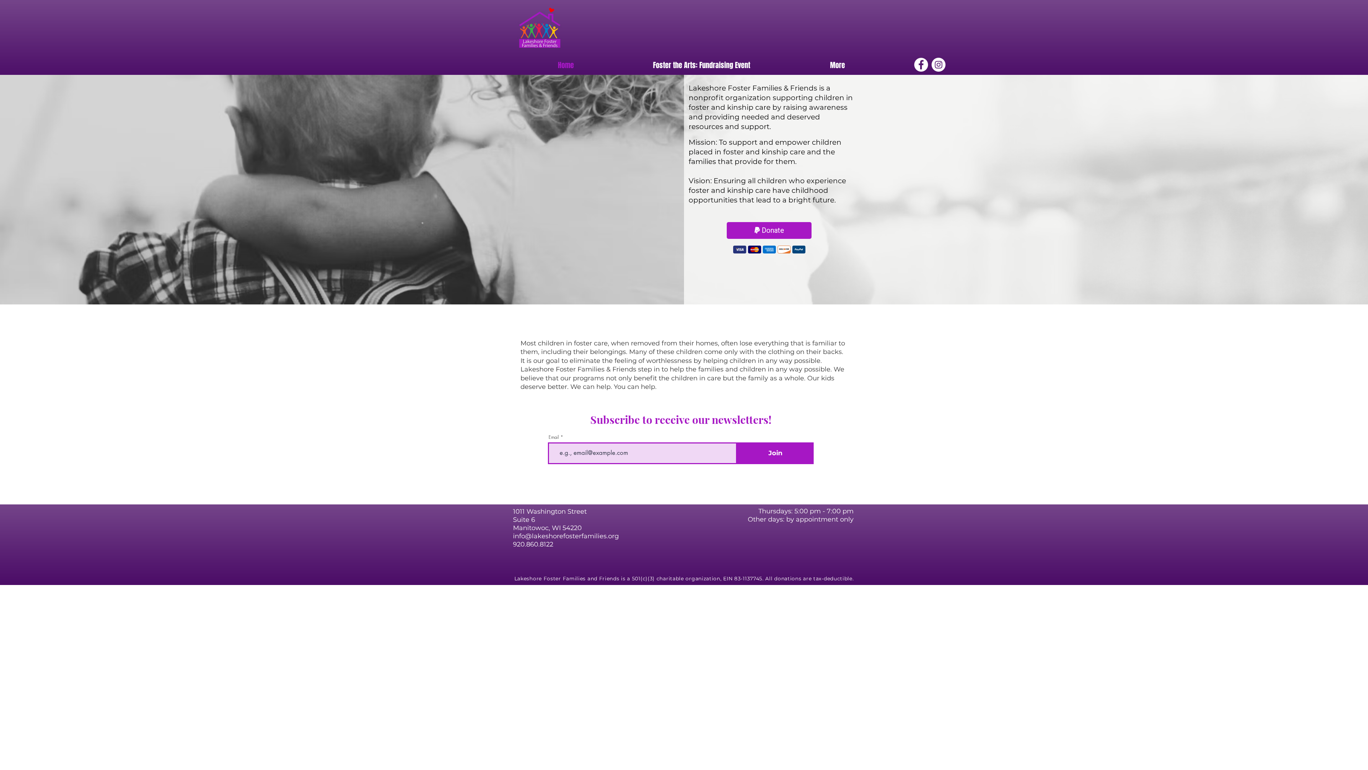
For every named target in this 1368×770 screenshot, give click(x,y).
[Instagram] (938, 65)
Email (554, 437)
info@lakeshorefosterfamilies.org (566, 536)
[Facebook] (921, 65)
